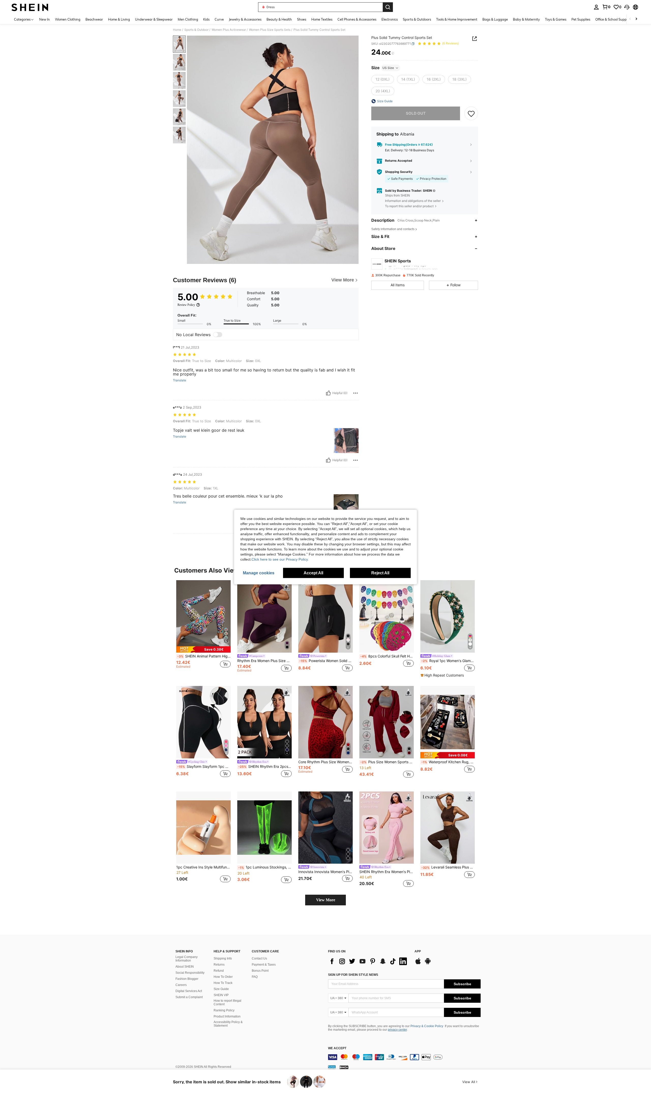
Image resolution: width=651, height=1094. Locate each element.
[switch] (217, 334)
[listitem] (203, 629)
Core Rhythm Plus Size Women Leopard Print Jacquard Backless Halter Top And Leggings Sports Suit (325, 762)
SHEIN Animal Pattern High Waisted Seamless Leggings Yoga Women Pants (204, 656)
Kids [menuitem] (206, 19)
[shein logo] (29, 7)
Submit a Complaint (189, 997)
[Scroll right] (636, 19)
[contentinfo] (404, 1057)
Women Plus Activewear (229, 30)
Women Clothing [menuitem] (67, 19)
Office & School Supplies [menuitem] (613, 19)
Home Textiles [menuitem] (321, 19)
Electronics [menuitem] (389, 19)
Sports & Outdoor (196, 30)
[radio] (382, 79)
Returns (219, 964)
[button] (627, 7)
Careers (181, 985)
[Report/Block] (355, 393)
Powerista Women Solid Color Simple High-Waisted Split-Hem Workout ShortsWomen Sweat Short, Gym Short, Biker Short (326, 661)
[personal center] (596, 7)
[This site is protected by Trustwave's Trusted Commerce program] (332, 1067)
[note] (203, 649)
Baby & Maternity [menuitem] (526, 19)
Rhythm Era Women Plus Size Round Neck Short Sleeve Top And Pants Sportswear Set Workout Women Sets (264, 661)
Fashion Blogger (186, 979)
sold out (416, 113)
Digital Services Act (188, 991)
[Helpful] (328, 393)
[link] (606, 7)
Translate (179, 380)
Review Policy (186, 305)
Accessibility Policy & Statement (228, 1023)
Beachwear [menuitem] (94, 19)
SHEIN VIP (221, 995)
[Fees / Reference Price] (392, 53)
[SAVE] (471, 113)
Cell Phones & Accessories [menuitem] (356, 19)
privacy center (397, 1029)
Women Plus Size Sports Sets (269, 30)
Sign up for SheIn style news (353, 975)
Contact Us (259, 958)
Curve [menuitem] (219, 19)
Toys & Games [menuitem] (555, 19)
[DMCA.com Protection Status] (343, 1067)
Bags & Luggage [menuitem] (495, 19)
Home (177, 30)
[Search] (388, 7)
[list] (368, 961)
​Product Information (227, 1016)
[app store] (418, 963)
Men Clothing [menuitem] (188, 19)
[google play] (427, 963)
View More (325, 900)
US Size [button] (388, 68)
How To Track (223, 983)
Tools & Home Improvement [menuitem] (456, 19)
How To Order (223, 977)
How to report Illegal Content (227, 1002)
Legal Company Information (186, 958)
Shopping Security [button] (398, 172)
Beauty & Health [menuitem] (279, 19)
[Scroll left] (630, 19)
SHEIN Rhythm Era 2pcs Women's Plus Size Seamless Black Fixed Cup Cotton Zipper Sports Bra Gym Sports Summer (265, 767)
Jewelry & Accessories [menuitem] (245, 19)
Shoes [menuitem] (301, 19)
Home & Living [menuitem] (119, 19)
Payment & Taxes (264, 964)
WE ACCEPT (337, 1048)
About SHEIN (184, 966)
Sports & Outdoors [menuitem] (417, 19)
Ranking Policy (224, 1010)
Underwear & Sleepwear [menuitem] (154, 19)
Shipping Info (223, 958)
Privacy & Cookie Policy (426, 1026)
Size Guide (221, 989)
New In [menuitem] (44, 19)
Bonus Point (260, 970)
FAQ (255, 977)
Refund (219, 970)
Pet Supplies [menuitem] (580, 19)
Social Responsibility (189, 973)
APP (418, 951)
